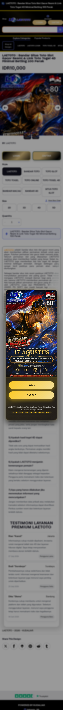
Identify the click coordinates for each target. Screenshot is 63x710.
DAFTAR (31, 395)
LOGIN (31, 385)
